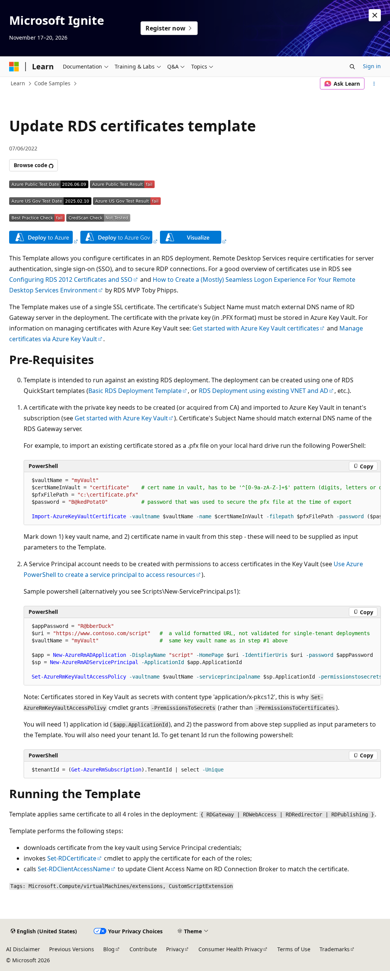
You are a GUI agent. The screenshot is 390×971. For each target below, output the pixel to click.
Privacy (175, 949)
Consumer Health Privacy (230, 949)
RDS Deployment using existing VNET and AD (263, 390)
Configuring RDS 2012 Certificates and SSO (71, 279)
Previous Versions (71, 949)
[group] (202, 498)
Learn (18, 83)
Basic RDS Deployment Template (135, 390)
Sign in (372, 66)
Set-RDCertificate (71, 858)
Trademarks (335, 949)
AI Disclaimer (23, 949)
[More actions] (374, 84)
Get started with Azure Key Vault (121, 418)
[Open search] (352, 66)
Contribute (143, 949)
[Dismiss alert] (375, 15)
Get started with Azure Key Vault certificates (255, 328)
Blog (109, 949)
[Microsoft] (14, 67)
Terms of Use (293, 949)
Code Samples (52, 83)
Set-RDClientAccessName (74, 869)
